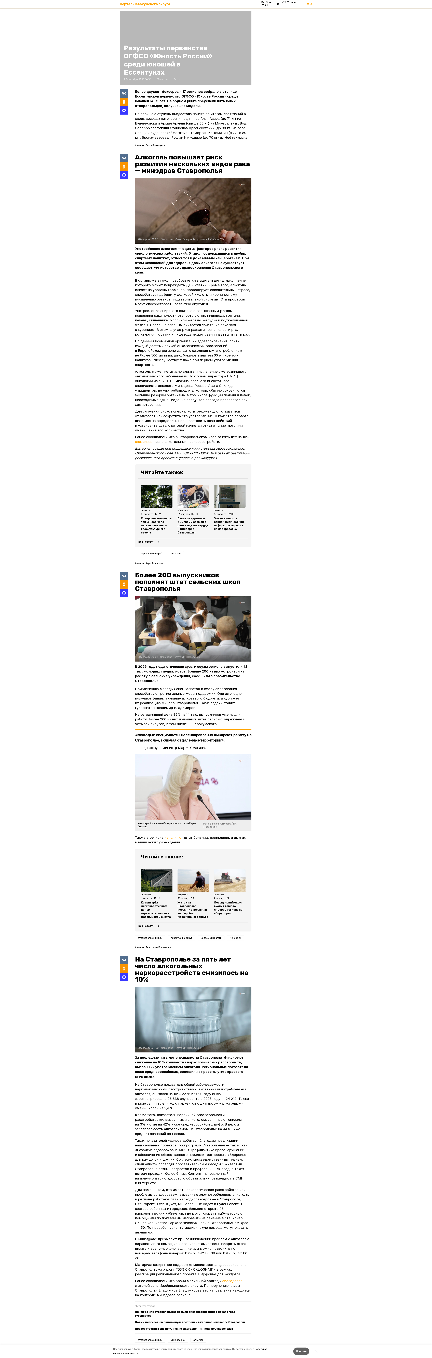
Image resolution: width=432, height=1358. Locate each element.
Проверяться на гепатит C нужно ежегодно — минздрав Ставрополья (184, 1328)
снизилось (144, 442)
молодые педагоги (211, 938)
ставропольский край (150, 553)
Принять (301, 1351)
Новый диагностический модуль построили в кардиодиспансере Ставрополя (190, 1322)
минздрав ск (178, 1340)
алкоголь (176, 553)
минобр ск (235, 938)
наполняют (174, 837)
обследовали (233, 1281)
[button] (193, 211)
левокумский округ (181, 938)
